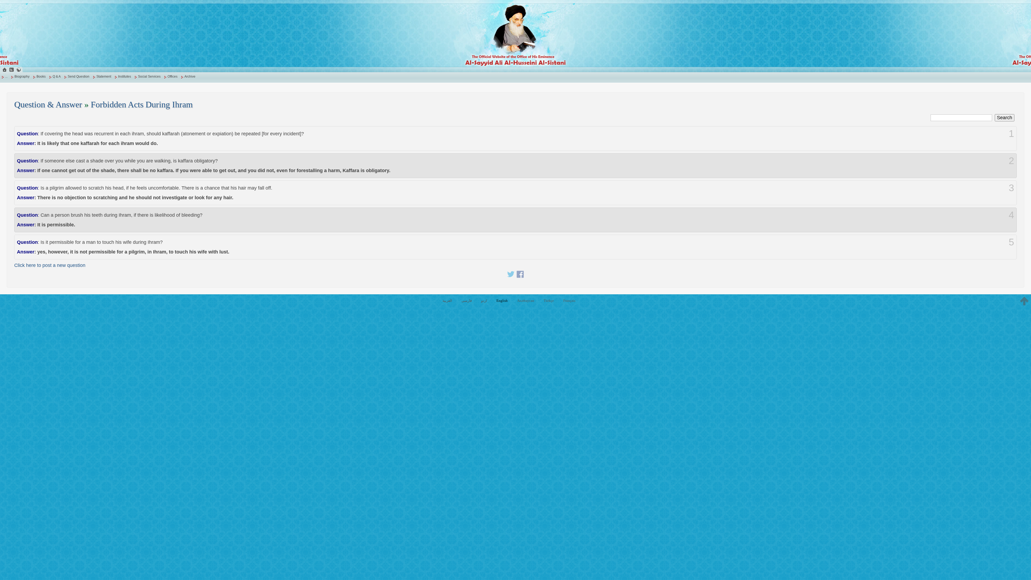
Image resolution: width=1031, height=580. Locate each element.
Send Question (78, 76)
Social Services (149, 76)
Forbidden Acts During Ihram (142, 104)
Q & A (57, 76)
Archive (189, 76)
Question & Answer (48, 104)
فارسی (467, 301)
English (502, 301)
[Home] (4, 70)
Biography (22, 76)
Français (569, 301)
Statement (103, 76)
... (6, 76)
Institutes (124, 76)
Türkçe (549, 301)
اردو (484, 301)
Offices (172, 76)
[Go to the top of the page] (1024, 301)
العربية (447, 301)
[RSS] (11, 70)
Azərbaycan (525, 301)
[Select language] (18, 70)
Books (41, 76)
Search (1004, 117)
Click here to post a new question (49, 265)
